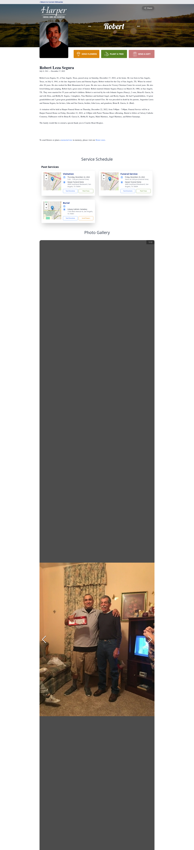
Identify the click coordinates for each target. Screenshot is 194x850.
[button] (52, 179)
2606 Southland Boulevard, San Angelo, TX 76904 (79, 185)
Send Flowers (86, 218)
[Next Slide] (150, 639)
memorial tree (66, 140)
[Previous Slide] (44, 639)
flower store (100, 140)
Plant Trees (86, 191)
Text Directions (70, 191)
